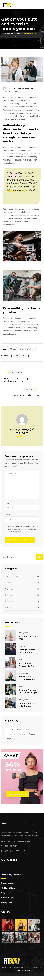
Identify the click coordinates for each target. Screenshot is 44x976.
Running (22, 734)
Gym (21, 349)
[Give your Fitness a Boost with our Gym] (10, 689)
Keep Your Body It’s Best (27, 395)
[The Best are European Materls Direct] (10, 675)
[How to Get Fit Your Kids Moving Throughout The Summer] (10, 702)
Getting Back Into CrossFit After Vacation (27, 652)
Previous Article (16, 372)
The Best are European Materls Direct (27, 679)
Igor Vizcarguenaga (22, 970)
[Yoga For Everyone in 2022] (10, 635)
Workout (30, 349)
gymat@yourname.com (15, 850)
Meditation (11, 601)
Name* (7, 503)
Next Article (29, 389)
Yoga (9, 607)
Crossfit (10, 589)
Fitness (18, 92)
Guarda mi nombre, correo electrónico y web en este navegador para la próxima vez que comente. (23, 529)
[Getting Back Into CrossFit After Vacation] (10, 649)
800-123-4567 (11, 846)
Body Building (12, 577)
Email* (7, 515)
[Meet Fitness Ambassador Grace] (10, 662)
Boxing (9, 583)
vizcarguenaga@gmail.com (21, 88)
